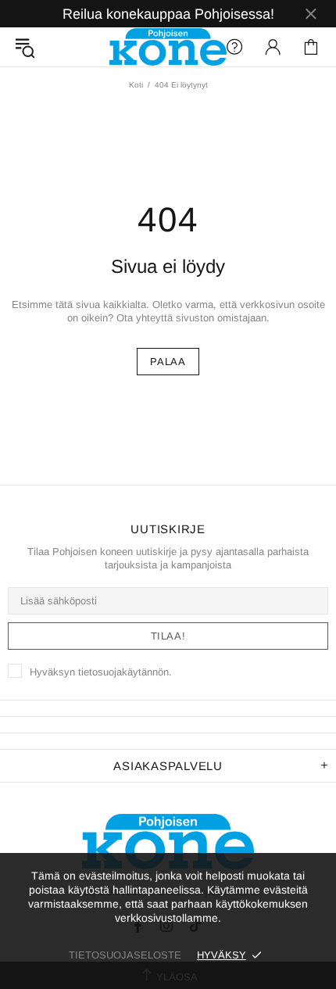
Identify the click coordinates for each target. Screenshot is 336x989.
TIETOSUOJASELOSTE (125, 955)
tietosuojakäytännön (123, 672)
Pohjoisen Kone (168, 47)
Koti (136, 85)
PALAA (167, 361)
